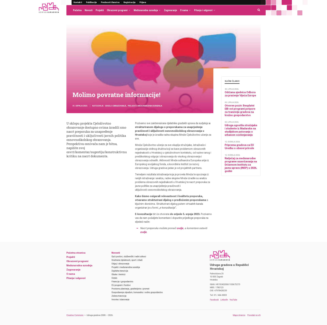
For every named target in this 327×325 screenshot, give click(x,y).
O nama (184, 10)
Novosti (89, 10)
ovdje (180, 228)
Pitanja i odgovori (203, 10)
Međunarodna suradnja (146, 10)
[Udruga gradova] (49, 8)
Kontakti (78, 2)
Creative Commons (74, 315)
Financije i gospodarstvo (122, 281)
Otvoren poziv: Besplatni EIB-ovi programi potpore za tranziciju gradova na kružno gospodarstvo (240, 110)
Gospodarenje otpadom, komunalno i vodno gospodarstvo (137, 292)
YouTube (233, 300)
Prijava (142, 2)
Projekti (100, 10)
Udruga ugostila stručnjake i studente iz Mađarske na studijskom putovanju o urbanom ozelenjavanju (241, 130)
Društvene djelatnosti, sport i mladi (127, 260)
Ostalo (114, 278)
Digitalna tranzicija (120, 271)
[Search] (259, 10)
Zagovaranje (170, 10)
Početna (77, 10)
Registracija (129, 2)
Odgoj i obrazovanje (115, 106)
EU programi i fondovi (121, 285)
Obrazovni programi (117, 10)
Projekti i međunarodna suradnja (145, 106)
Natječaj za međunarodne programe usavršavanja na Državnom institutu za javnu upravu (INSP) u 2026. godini (241, 165)
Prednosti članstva (110, 2)
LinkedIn (224, 300)
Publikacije (91, 2)
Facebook (214, 300)
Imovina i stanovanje (120, 299)
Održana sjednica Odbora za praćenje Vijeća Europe (240, 94)
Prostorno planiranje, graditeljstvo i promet (130, 289)
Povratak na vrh (254, 315)
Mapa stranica (239, 315)
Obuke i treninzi (118, 274)
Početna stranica (75, 252)
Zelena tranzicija (119, 296)
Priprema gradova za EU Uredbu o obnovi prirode (239, 146)
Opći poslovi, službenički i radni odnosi (129, 256)
